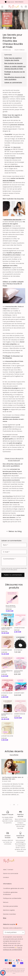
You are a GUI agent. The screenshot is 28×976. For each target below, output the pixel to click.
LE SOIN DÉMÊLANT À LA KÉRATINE (6, 714)
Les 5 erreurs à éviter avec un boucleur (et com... (12, 778)
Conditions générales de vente (13, 888)
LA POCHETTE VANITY (19, 693)
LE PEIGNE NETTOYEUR (19, 627)
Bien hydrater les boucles (13, 63)
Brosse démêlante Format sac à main (11, 606)
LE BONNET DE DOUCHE (19, 714)
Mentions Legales (9, 910)
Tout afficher (14, 755)
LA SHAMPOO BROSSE (6, 650)
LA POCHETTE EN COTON (7, 736)
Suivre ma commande (10, 873)
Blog (4, 918)
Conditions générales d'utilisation (10, 893)
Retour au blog (15, 531)
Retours (5, 902)
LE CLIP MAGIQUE (18, 650)
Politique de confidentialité (12, 898)
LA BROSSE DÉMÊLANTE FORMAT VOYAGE (6, 628)
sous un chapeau (9, 180)
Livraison (6, 877)
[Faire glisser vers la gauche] (10, 804)
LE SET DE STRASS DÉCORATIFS (18, 671)
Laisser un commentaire (13, 82)
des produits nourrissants (11, 480)
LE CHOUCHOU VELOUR (6, 693)
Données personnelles (10, 906)
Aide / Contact (8, 869)
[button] (2, 7)
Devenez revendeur (9, 914)
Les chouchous (8, 496)
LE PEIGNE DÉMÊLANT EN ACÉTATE (6, 671)
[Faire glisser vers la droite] (17, 804)
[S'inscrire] (23, 932)
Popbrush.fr (9, 968)
